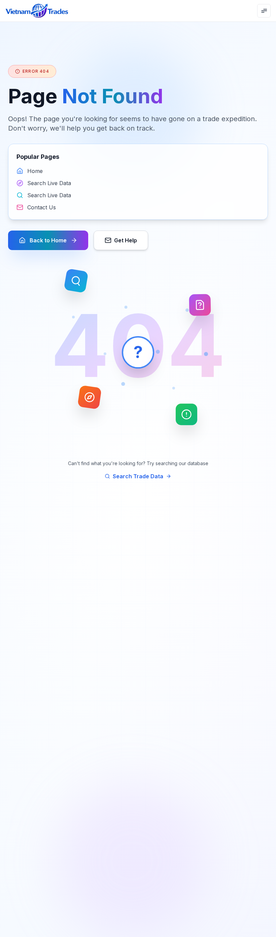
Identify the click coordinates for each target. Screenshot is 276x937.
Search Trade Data (138, 476)
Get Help (125, 240)
